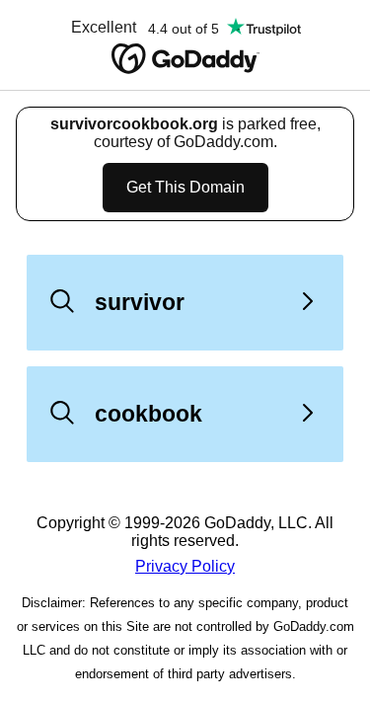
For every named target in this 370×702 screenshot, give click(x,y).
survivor (140, 302)
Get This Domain (185, 187)
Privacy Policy (185, 566)
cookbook (148, 414)
